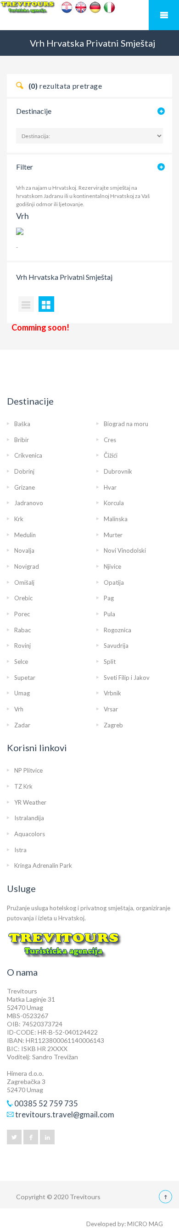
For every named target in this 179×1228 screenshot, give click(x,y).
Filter (24, 166)
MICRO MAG (145, 1224)
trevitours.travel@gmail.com (64, 1114)
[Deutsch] (95, 7)
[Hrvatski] (67, 7)
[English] (81, 7)
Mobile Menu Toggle (164, 15)
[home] (89, 15)
